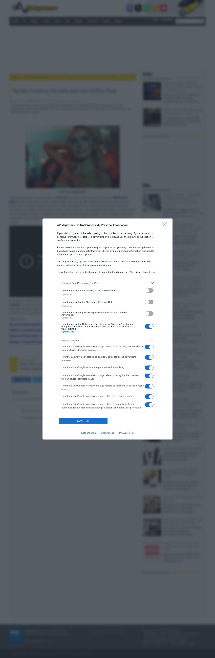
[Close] (165, 225)
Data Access (107, 432)
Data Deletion (88, 432)
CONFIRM (83, 421)
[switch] (149, 290)
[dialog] (107, 329)
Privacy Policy (126, 432)
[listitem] (107, 283)
